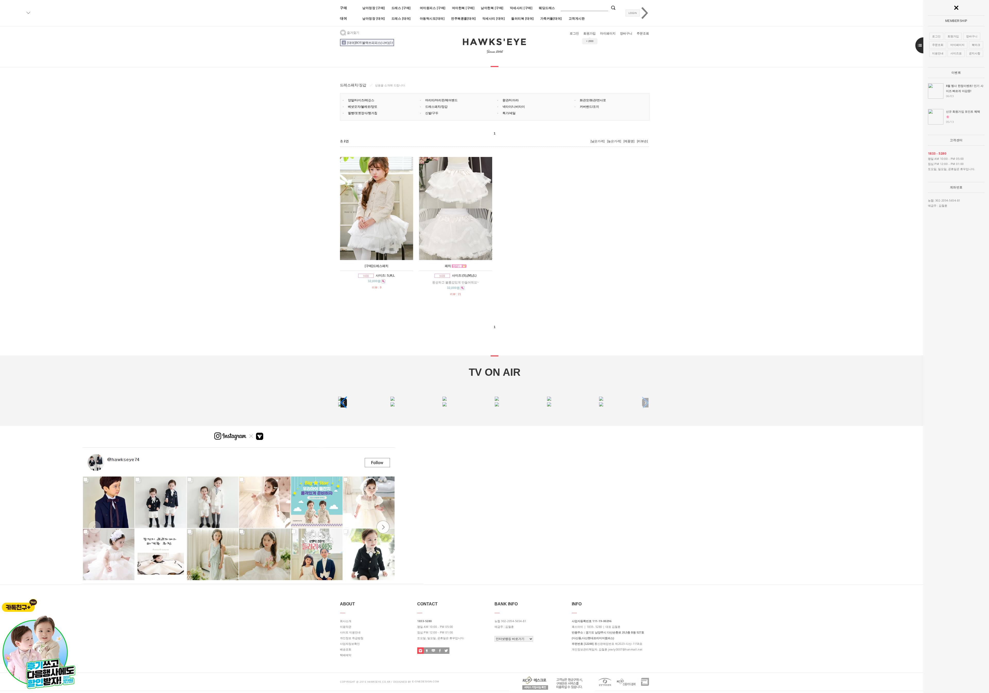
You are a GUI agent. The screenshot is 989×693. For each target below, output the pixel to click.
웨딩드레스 (547, 8)
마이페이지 (608, 33)
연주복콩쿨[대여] (463, 18)
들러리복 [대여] (522, 18)
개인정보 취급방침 (351, 638)
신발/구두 (431, 113)
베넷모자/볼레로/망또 (362, 106)
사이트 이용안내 (350, 632)
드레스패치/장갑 (436, 106)
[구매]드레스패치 (376, 266)
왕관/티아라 (510, 100)
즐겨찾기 (352, 33)
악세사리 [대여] (493, 18)
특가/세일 (509, 113)
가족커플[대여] (551, 18)
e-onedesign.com (425, 681)
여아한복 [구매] (463, 8)
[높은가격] (614, 141)
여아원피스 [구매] (433, 8)
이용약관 (345, 626)
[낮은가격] (597, 141)
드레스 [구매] (401, 8)
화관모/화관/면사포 (593, 100)
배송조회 (345, 649)
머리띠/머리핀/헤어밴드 (441, 100)
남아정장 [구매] (373, 8)
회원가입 (589, 33)
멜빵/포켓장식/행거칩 (362, 113)
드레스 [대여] (401, 18)
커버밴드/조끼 (589, 106)
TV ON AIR (495, 372)
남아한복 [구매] (492, 8)
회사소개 (345, 621)
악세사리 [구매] (521, 8)
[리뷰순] (642, 141)
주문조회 (643, 33)
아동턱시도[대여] (432, 18)
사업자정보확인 (350, 643)
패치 (448, 266)
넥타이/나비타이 (513, 106)
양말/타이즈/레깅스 (361, 100)
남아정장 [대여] (373, 18)
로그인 (574, 33)
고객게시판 (577, 18)
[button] (343, 403)
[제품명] (629, 141)
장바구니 (626, 33)
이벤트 (956, 72)
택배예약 (345, 655)
